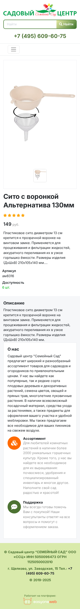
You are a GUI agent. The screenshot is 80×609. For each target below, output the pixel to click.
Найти (67, 24)
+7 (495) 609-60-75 (40, 36)
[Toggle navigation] (14, 49)
